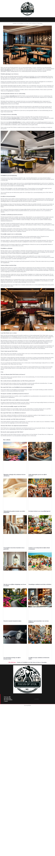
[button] (27, 19)
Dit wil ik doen (12, 662)
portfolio (37, 699)
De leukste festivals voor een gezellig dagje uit (39, 511)
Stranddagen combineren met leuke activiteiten (40, 584)
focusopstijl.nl (27, 705)
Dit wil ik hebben (8, 699)
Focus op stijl (7, 696)
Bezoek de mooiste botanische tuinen (12, 621)
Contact (6, 701)
